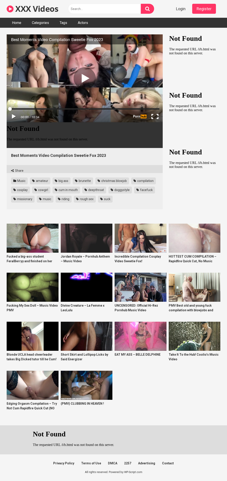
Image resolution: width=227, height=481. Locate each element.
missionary (24, 199)
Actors (83, 23)
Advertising (146, 463)
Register (204, 8)
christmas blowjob (114, 181)
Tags (63, 23)
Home (16, 23)
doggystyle (122, 190)
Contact (168, 463)
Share (18, 170)
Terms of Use (91, 463)
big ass (63, 181)
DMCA (112, 463)
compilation (145, 181)
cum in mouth (68, 190)
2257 (127, 463)
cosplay (22, 190)
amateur (41, 181)
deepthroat (96, 190)
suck (106, 199)
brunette (84, 181)
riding (65, 199)
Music (21, 181)
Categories (40, 23)
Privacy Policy (63, 463)
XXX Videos (36, 8)
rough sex (86, 199)
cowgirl (42, 190)
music (46, 199)
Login (181, 8)
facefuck (146, 190)
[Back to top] (212, 467)
